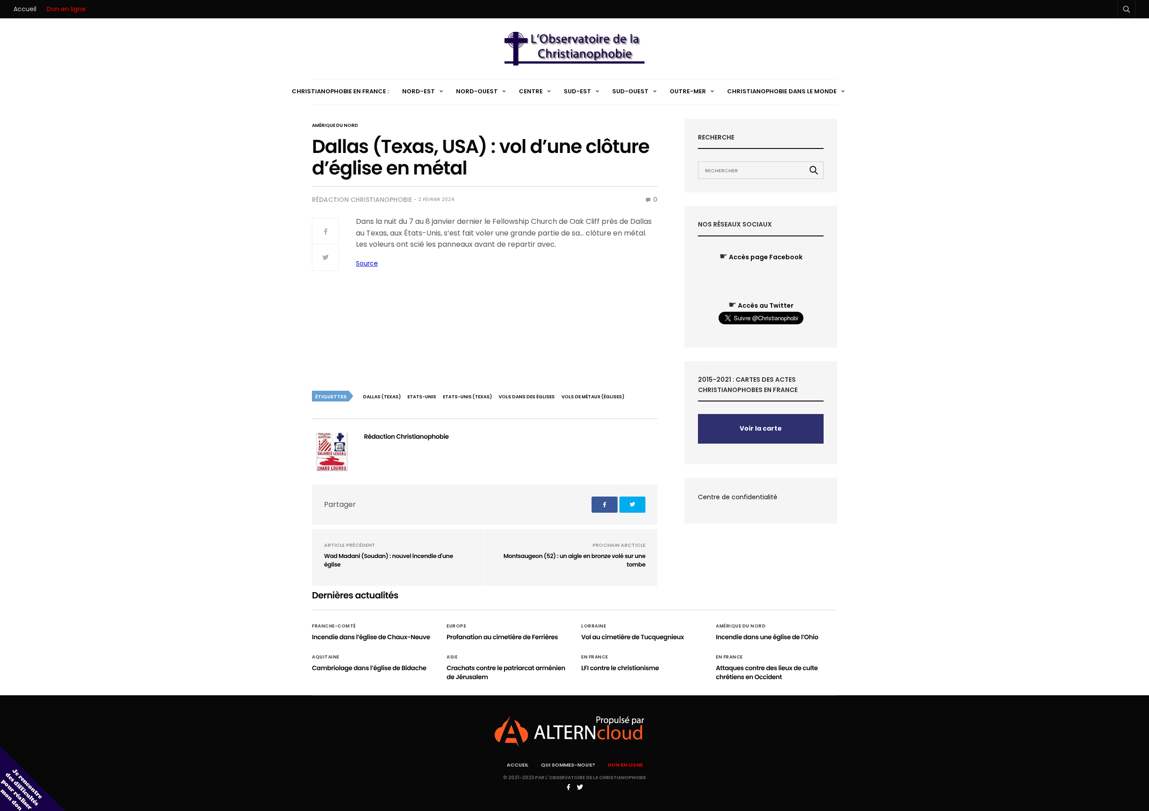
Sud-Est (577, 91)
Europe (456, 626)
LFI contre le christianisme (620, 667)
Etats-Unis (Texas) (467, 396)
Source (367, 263)
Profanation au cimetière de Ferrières (502, 636)
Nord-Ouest (477, 91)
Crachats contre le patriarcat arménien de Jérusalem (506, 672)
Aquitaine (325, 657)
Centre (531, 91)
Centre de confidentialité (737, 497)
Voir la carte (761, 428)
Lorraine (593, 626)
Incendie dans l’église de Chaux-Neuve (371, 636)
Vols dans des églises (527, 396)
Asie (452, 657)
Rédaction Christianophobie (362, 199)
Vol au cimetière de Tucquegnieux (632, 636)
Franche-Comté (334, 626)
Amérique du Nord (335, 125)
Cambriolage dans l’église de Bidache (369, 667)
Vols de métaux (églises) (592, 396)
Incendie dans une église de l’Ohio (767, 636)
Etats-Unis (422, 396)
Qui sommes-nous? (568, 764)
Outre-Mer (688, 91)
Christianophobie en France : (340, 91)
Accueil (24, 8)
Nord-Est (418, 91)
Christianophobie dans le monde (782, 91)
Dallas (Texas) (382, 396)
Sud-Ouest (630, 91)
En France (594, 657)
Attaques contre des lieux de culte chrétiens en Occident (767, 672)
